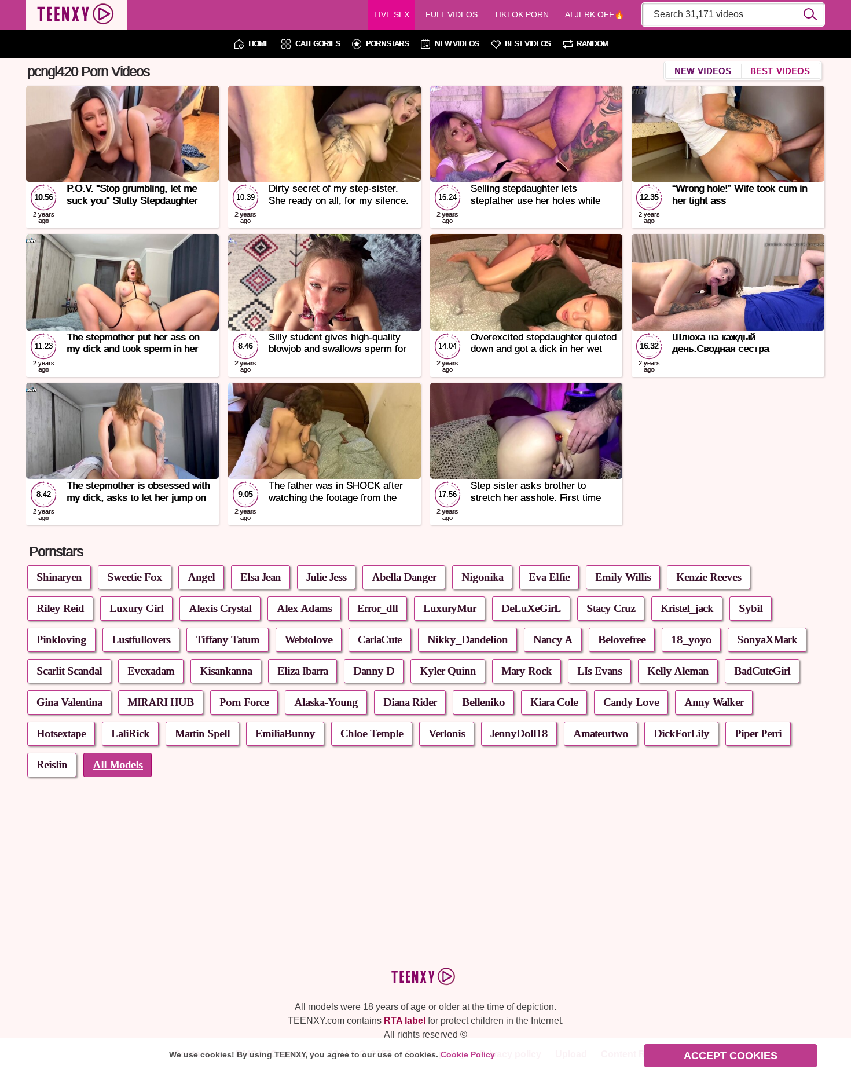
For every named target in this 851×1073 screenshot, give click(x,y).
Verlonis (446, 733)
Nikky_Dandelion (467, 639)
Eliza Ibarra (302, 671)
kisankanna (226, 671)
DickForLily (681, 733)
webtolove (308, 639)
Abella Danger (404, 577)
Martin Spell (202, 733)
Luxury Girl (136, 608)
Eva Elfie (549, 577)
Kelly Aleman (678, 671)
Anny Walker (713, 702)
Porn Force (244, 702)
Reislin (51, 765)
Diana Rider (409, 702)
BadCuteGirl (762, 671)
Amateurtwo (600, 733)
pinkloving (61, 639)
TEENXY (76, 15)
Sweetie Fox (134, 577)
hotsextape (61, 733)
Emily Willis (623, 577)
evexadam (150, 671)
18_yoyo (691, 639)
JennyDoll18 (519, 733)
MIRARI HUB (160, 702)
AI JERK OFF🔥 (594, 14)
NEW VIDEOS (457, 44)
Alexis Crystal (220, 608)
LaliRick (130, 733)
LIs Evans (599, 671)
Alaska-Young (326, 702)
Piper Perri (758, 733)
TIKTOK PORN (521, 14)
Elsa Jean (260, 577)
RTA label (405, 1021)
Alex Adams (304, 608)
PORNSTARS (387, 44)
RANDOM (592, 44)
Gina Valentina (69, 702)
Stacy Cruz (610, 608)
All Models (117, 765)
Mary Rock (526, 671)
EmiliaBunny (285, 733)
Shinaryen (59, 577)
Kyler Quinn (448, 671)
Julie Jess (326, 577)
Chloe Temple (371, 733)
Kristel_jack (687, 608)
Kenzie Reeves (708, 577)
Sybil (750, 608)
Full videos (452, 14)
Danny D (373, 671)
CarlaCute (380, 639)
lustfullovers (141, 639)
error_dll (377, 608)
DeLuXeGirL (531, 608)
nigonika (482, 577)
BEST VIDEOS (528, 44)
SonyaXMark (767, 639)
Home (258, 44)
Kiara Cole (554, 702)
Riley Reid (60, 608)
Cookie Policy (468, 1054)
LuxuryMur (449, 608)
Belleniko (483, 702)
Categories (317, 44)
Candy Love (631, 702)
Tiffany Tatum (227, 639)
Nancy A (553, 639)
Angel (201, 577)
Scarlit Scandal (69, 671)
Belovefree (621, 639)
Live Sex (391, 14)
